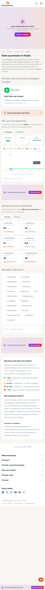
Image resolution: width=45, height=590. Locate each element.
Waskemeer (11, 277)
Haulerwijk (26, 277)
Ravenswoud (27, 306)
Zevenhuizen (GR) (13, 315)
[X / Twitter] (7, 492)
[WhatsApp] (24, 492)
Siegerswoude (28, 296)
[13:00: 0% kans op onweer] (41, 162)
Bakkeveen (26, 286)
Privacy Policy (7, 503)
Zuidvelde (10, 320)
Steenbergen (12, 310)
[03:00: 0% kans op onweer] (13, 162)
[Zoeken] (37, 3)
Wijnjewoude (12, 296)
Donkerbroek (12, 282)
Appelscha (29, 315)
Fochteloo (11, 291)
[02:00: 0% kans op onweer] (10, 162)
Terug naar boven (21, 447)
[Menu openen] (41, 3)
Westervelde (11, 306)
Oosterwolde (12, 286)
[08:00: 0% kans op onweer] (27, 162)
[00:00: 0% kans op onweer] (5, 162)
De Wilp (25, 310)
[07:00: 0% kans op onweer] (24, 162)
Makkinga (24, 301)
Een (36, 291)
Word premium (22, 34)
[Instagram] (11, 492)
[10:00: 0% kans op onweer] (33, 162)
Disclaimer (18, 503)
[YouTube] (15, 492)
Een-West (26, 282)
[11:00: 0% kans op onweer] (36, 162)
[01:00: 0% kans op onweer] (8, 162)
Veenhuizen (25, 291)
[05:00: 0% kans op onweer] (19, 162)
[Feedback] (40, 580)
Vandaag (7, 217)
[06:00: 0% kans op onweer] (22, 162)
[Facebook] (3, 492)
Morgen (17, 217)
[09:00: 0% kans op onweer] (30, 162)
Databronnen (30, 503)
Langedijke (11, 301)
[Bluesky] (19, 492)
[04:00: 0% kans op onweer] (16, 162)
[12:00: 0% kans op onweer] (38, 162)
